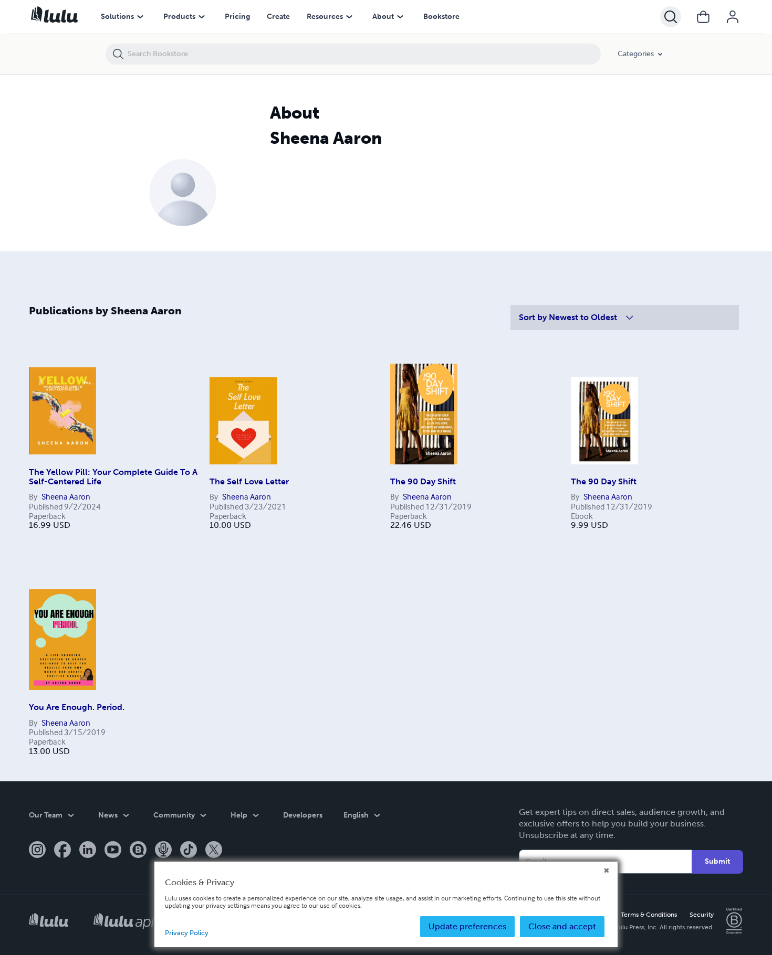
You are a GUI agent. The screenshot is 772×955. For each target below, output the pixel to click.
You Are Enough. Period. (76, 707)
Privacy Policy (186, 933)
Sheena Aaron (65, 496)
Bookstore (441, 16)
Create (278, 16)
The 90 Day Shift (423, 481)
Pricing (237, 16)
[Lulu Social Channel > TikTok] (188, 850)
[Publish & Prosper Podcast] (163, 850)
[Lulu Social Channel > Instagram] (37, 850)
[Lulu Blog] (138, 850)
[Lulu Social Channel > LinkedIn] (87, 850)
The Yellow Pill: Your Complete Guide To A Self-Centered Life (113, 476)
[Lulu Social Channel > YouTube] (113, 850)
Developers (302, 815)
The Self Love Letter (249, 481)
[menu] (140, 16)
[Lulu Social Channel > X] (213, 850)
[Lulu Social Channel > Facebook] (62, 850)
